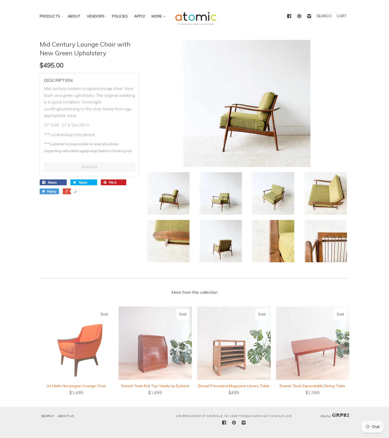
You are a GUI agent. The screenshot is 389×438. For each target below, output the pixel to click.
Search (47, 416)
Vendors (96, 16)
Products (50, 16)
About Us (65, 416)
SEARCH (323, 15)
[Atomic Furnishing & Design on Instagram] (309, 16)
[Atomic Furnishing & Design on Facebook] (289, 16)
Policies (120, 16)
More (157, 16)
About (73, 16)
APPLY (139, 16)
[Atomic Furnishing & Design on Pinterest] (299, 16)
